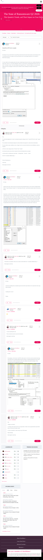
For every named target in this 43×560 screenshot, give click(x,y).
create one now (34, 555)
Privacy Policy (8, 8)
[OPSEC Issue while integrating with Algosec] (41, 126)
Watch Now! (8, 20)
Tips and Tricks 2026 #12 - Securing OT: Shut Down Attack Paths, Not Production (10, 520)
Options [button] (40, 33)
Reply (37, 122)
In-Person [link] (15, 490)
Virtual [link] (11, 490)
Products (8, 33)
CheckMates (4, 33)
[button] (39, 5)
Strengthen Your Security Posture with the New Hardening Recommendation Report (32, 451)
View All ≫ (4, 481)
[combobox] (26, 37)
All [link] (7, 490)
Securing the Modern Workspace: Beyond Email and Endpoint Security (10, 502)
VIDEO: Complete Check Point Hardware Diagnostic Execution (32, 455)
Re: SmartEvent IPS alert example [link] (30, 33)
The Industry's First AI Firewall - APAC (11, 507)
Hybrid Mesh (13, 33)
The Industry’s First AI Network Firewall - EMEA (11, 513)
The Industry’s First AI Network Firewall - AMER (11, 527)
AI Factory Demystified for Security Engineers (30, 458)
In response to (7, 179)
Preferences (39, 10)
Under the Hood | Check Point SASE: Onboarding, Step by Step (10, 496)
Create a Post (39, 30)
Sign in (9, 553)
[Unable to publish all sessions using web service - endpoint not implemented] (2, 126)
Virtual (4, 492)
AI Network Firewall (20, 33)
